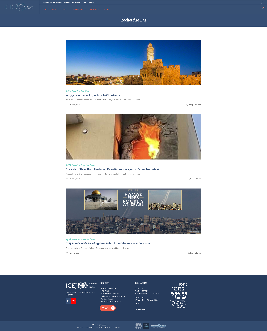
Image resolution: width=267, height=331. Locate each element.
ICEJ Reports (72, 91)
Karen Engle (195, 179)
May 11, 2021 (74, 253)
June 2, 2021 (74, 105)
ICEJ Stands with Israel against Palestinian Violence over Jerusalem (109, 243)
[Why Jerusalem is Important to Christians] (133, 62)
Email (137, 304)
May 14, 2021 (74, 179)
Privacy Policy (140, 310)
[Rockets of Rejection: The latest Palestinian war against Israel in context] (133, 136)
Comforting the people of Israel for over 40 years (62, 2)
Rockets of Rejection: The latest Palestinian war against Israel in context (112, 169)
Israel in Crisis (87, 165)
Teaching (85, 91)
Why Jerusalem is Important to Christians (93, 95)
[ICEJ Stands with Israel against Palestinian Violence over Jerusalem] (133, 211)
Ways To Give (88, 2)
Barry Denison (195, 105)
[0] (262, 9)
